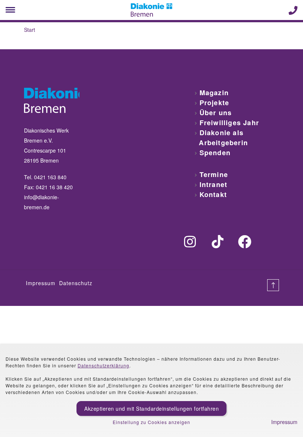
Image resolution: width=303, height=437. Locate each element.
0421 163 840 (50, 177)
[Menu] (10, 10)
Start (29, 29)
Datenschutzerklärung (103, 365)
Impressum (40, 283)
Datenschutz (75, 283)
